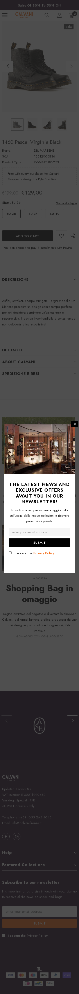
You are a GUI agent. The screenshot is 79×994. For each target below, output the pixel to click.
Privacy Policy (43, 553)
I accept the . (34, 553)
